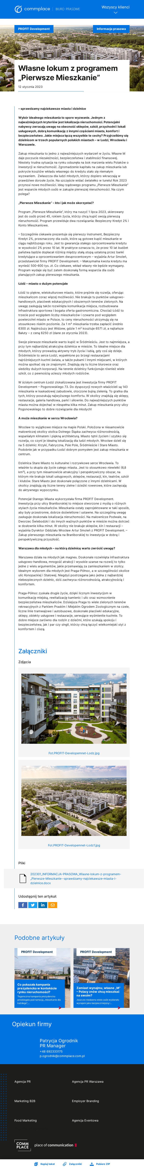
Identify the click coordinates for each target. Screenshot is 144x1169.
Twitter (32, 905)
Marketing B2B (24, 1101)
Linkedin (42, 905)
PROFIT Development (34, 29)
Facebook (22, 905)
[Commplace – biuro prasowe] (47, 9)
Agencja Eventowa (85, 1120)
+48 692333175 (51, 1051)
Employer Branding (85, 1101)
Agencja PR (22, 1081)
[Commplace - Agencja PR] (45, 1145)
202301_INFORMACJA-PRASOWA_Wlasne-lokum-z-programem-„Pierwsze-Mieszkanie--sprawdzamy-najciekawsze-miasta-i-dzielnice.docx (75, 878)
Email (52, 905)
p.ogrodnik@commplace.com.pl (62, 1056)
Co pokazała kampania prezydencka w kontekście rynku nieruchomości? (37, 988)
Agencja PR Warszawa (88, 1081)
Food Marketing (25, 1120)
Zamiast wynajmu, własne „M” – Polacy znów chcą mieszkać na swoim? (98, 991)
